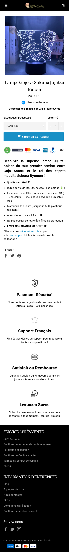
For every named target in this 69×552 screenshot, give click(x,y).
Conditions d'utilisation (17, 505)
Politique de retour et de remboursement (27, 444)
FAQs (7, 500)
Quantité (53, 118)
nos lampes (15, 235)
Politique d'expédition (16, 449)
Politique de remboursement (20, 511)
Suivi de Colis (12, 439)
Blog (6, 484)
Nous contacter (13, 494)
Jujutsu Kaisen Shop (21, 540)
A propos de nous (14, 489)
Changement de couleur (17, 118)
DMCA (7, 466)
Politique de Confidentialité (20, 455)
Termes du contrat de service (21, 460)
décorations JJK (29, 231)
